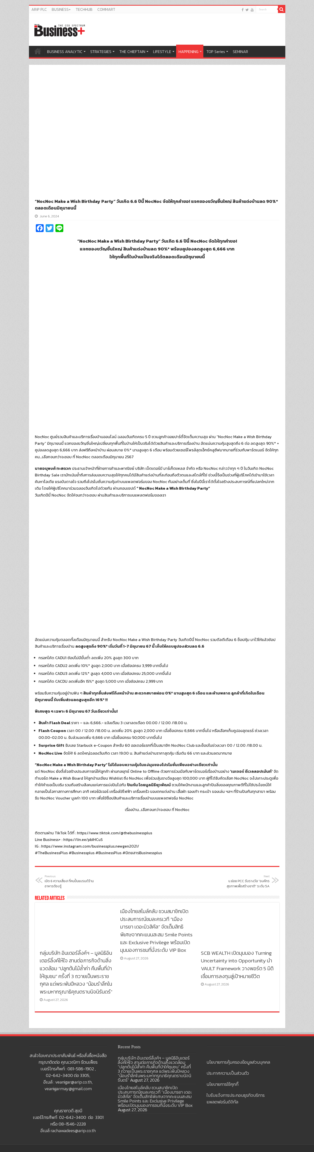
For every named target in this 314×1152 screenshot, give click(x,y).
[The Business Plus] (60, 29)
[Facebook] (242, 10)
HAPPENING (188, 51)
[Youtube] (252, 10)
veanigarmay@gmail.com (68, 1088)
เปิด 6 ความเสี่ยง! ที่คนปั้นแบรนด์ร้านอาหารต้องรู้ (69, 881)
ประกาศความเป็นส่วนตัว (228, 1073)
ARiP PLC (39, 9)
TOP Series (215, 51)
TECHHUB (84, 9)
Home (37, 51)
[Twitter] (247, 10)
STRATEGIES (100, 51)
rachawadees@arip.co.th (73, 1130)
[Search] (281, 9)
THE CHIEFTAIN (132, 51)
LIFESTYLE (162, 51)
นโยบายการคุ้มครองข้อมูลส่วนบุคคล (238, 1062)
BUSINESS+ (61, 9)
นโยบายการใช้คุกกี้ (222, 1084)
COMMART (106, 9)
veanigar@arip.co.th (73, 1082)
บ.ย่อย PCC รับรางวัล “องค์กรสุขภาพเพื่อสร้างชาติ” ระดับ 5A (248, 881)
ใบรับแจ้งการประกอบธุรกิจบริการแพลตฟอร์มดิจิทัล (236, 1098)
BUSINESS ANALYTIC (64, 51)
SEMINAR (240, 51)
